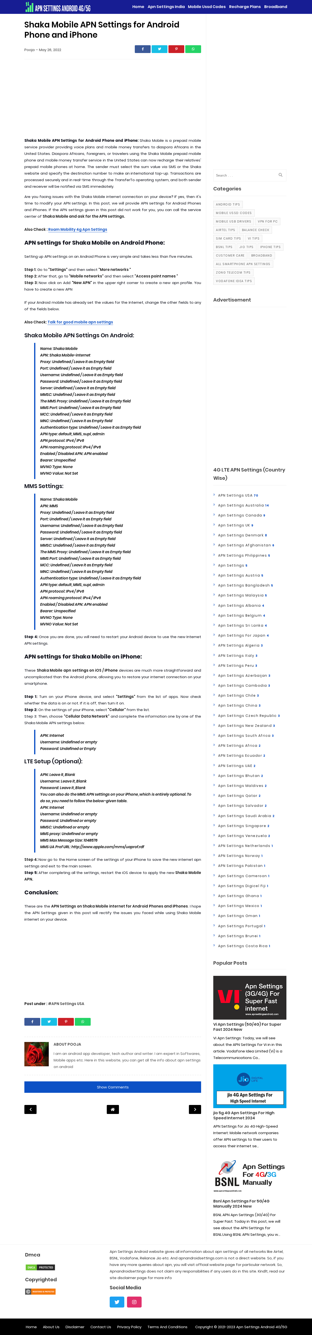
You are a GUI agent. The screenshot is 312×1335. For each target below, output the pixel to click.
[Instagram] (134, 1302)
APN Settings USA (238, 495)
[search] (280, 175)
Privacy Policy (129, 1326)
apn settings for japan (243, 635)
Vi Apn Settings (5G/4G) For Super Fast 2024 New (247, 1027)
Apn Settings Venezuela (244, 835)
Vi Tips (254, 238)
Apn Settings (233, 565)
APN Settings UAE (237, 765)
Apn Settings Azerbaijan (244, 675)
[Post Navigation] (113, 1109)
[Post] (249, 999)
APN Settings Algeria (240, 645)
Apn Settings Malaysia (242, 595)
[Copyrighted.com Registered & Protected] (40, 1293)
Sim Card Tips (228, 238)
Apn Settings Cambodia (244, 685)
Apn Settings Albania (241, 605)
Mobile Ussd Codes (234, 213)
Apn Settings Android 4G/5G (261, 1326)
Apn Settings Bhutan (240, 775)
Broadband (262, 255)
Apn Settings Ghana (240, 895)
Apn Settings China (239, 705)
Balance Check (256, 230)
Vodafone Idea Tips (234, 281)
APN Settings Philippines (244, 555)
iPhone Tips (270, 247)
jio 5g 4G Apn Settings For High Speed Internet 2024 (243, 1116)
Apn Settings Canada (242, 515)
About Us (51, 1326)
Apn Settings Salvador (242, 805)
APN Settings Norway (240, 855)
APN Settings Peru (238, 665)
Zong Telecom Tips (233, 272)
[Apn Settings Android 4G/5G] (58, 7)
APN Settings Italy (238, 655)
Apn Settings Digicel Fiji (243, 885)
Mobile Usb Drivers (233, 221)
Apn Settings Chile (238, 695)
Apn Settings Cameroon (244, 875)
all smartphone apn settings (243, 264)
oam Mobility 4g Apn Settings (79, 229)
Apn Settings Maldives (242, 785)
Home (31, 1326)
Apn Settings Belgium (241, 615)
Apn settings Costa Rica (244, 945)
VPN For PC (268, 221)
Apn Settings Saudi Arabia (246, 815)
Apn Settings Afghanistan (246, 545)
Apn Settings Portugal (242, 926)
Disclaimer (75, 1326)
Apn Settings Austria (240, 575)
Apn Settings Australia (243, 505)
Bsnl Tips (224, 247)
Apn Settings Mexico (240, 905)
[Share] (143, 49)
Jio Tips (246, 247)
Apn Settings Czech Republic (249, 715)
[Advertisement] (112, 99)
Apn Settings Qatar (239, 795)
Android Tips (228, 204)
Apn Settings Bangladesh (245, 585)
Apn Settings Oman (239, 915)
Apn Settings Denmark (242, 535)
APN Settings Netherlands (245, 845)
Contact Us (100, 1326)
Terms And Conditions (167, 1326)
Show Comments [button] (113, 1087)
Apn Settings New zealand (246, 725)
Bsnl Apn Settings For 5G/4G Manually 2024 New (241, 1204)
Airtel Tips (225, 230)
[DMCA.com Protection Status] (40, 1269)
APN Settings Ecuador (241, 755)
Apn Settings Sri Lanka (242, 625)
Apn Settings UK (236, 525)
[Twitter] (117, 1302)
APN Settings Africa (239, 745)
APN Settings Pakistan (242, 865)
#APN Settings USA (66, 1003)
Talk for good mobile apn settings (80, 322)
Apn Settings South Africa (246, 735)
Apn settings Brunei (239, 936)
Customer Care (230, 255)
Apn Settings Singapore (244, 825)
